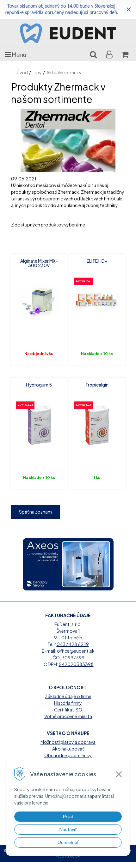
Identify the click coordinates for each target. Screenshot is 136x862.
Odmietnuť (68, 842)
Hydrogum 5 (39, 384)
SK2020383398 (76, 664)
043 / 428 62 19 (73, 644)
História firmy (68, 703)
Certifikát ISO (68, 709)
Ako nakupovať (68, 748)
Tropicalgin (96, 384)
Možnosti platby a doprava (68, 742)
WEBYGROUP (68, 856)
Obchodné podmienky (68, 755)
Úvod (22, 72)
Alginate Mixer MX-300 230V (39, 263)
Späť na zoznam (35, 512)
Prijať (68, 816)
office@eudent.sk (76, 651)
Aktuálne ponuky (64, 72)
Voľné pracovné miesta (68, 716)
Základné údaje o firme (68, 696)
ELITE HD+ (97, 261)
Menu (18, 54)
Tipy (37, 72)
